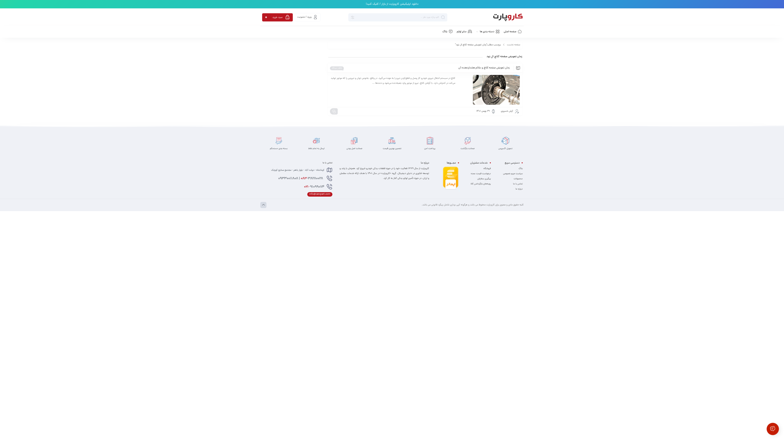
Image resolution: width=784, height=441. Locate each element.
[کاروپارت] (508, 17)
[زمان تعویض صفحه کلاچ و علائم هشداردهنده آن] (489, 90)
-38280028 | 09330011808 (301, 178)
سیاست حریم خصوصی (513, 173)
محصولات (518, 178)
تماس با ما (518, 184)
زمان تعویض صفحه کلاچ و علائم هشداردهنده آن (484, 68)
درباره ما (519, 189)
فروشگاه (487, 168)
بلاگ (521, 168)
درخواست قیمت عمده (481, 173)
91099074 (314, 187)
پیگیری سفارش (484, 178)
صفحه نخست (513, 45)
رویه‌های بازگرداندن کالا (481, 184)
